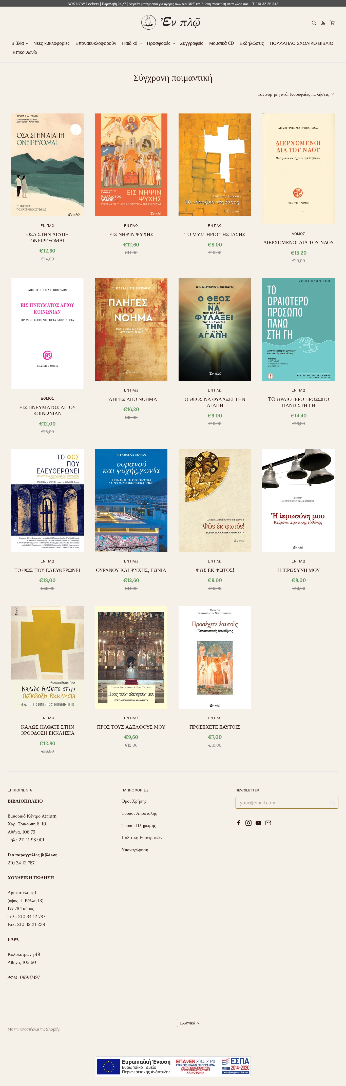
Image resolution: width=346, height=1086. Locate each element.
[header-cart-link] (330, 22)
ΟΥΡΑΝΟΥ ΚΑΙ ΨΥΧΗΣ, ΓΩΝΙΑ (131, 570)
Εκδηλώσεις (252, 43)
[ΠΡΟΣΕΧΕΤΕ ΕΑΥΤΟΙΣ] (215, 657)
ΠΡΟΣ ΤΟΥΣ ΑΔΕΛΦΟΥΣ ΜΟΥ (131, 727)
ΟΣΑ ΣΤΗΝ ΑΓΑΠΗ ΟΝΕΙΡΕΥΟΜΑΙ (47, 237)
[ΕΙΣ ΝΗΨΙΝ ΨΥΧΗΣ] (131, 164)
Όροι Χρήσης (134, 801)
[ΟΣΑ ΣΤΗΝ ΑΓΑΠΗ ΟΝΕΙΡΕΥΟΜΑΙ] (47, 164)
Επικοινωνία (25, 52)
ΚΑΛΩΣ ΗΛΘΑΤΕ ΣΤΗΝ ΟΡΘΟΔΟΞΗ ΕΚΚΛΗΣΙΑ (47, 730)
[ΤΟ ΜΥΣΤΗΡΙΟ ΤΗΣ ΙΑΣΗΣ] (215, 164)
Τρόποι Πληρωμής (139, 825)
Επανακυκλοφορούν (95, 43)
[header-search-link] (311, 22)
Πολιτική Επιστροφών (142, 837)
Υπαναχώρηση (135, 849)
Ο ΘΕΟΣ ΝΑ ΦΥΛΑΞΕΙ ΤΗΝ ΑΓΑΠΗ (215, 402)
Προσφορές (159, 43)
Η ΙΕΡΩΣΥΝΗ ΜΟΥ (298, 570)
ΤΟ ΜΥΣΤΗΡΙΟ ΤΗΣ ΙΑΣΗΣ (214, 234)
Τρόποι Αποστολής (139, 813)
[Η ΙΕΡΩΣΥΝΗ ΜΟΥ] (298, 500)
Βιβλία (18, 43)
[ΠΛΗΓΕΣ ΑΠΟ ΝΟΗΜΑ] (131, 329)
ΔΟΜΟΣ (298, 234)
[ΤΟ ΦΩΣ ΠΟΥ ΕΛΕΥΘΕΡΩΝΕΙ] (47, 500)
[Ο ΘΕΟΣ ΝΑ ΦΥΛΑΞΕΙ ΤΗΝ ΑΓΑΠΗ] (215, 329)
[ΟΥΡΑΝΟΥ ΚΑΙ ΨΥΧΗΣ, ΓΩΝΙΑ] (131, 500)
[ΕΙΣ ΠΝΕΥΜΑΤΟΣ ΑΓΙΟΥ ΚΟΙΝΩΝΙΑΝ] (47, 333)
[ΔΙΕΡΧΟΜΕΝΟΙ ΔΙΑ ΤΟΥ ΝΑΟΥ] (298, 168)
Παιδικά (130, 43)
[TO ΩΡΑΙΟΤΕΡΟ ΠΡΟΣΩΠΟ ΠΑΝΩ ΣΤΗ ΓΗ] (298, 329)
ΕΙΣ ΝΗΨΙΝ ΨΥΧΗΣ (131, 234)
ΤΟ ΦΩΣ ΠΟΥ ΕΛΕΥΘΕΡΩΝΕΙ (47, 570)
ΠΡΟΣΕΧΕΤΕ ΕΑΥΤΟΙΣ (214, 727)
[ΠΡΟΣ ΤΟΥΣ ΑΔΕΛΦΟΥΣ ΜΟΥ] (131, 657)
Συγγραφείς (191, 43)
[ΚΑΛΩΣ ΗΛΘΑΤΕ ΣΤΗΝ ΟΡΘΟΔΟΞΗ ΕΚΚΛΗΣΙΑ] (47, 657)
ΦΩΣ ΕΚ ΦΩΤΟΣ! (215, 570)
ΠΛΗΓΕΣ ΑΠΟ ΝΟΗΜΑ (131, 399)
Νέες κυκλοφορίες (51, 43)
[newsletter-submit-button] (332, 804)
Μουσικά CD (221, 43)
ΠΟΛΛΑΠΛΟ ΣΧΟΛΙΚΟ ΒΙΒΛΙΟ (301, 43)
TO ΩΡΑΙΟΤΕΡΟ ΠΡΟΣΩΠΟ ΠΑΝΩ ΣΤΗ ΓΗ (298, 402)
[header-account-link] (320, 22)
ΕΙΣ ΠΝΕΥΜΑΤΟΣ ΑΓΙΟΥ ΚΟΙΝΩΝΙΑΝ (47, 410)
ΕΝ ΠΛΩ (47, 226)
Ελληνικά (187, 1022)
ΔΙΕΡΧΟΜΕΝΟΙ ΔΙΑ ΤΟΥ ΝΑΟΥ (298, 242)
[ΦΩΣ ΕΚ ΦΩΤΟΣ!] (215, 500)
